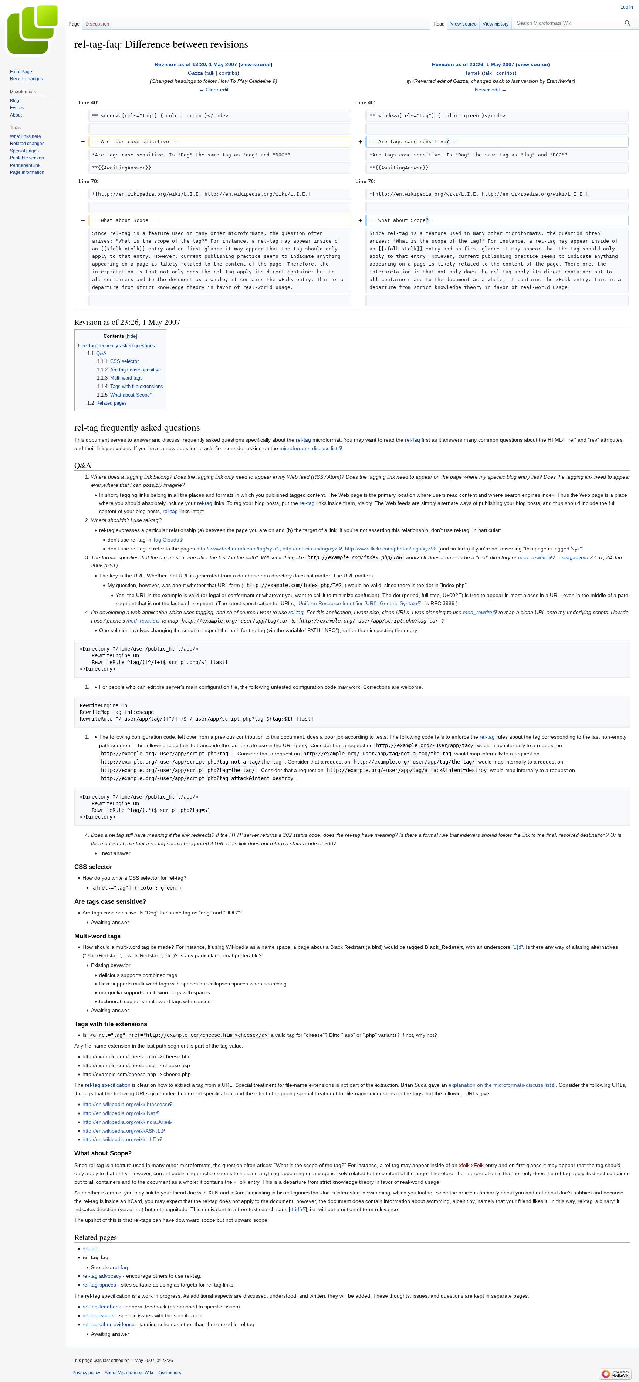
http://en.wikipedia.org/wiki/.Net (118, 1113)
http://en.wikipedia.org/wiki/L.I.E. (120, 1139)
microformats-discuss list (308, 448)
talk (210, 73)
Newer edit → (491, 89)
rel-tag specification (108, 1085)
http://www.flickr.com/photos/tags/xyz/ (388, 549)
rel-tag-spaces (99, 1285)
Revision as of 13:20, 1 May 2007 (196, 64)
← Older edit (214, 89)
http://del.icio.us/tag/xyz (310, 549)
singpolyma (575, 557)
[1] (515, 947)
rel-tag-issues (98, 1315)
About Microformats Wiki (129, 1372)
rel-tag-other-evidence (108, 1324)
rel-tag (303, 440)
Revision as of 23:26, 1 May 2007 (473, 64)
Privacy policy (86, 1372)
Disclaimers (169, 1372)
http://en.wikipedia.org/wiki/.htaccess (125, 1104)
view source (255, 64)
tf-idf (295, 1209)
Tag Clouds (166, 540)
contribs (228, 73)
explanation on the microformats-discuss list (500, 1085)
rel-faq (412, 440)
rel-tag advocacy (101, 1276)
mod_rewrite (532, 557)
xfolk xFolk (471, 1165)
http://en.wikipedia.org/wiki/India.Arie (125, 1122)
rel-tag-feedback (101, 1306)
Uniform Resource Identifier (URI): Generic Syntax (357, 603)
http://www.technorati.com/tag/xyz (235, 549)
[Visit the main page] (32, 29)
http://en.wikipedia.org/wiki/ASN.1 (121, 1131)
